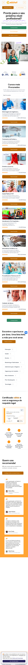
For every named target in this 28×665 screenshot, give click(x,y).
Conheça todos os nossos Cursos (12, 473)
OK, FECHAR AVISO (14, 661)
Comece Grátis (14, 27)
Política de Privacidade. (17, 658)
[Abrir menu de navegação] (3, 2)
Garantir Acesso (8, 7)
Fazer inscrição (14, 122)
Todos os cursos (8, 341)
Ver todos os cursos (13, 35)
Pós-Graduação (14, 31)
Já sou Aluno (21, 7)
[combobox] (14, 95)
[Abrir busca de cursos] (24, 2)
